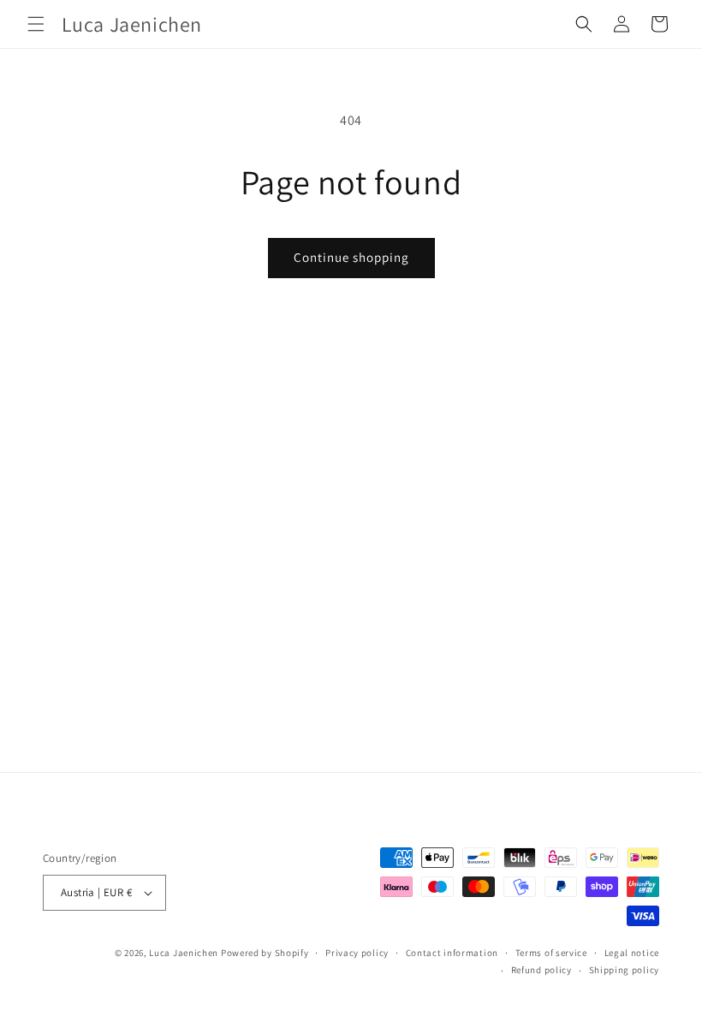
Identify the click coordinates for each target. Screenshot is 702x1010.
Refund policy (541, 970)
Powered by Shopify (265, 953)
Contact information (452, 953)
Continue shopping (351, 257)
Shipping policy (624, 970)
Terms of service (551, 953)
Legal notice (631, 953)
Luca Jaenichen (183, 953)
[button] (36, 24)
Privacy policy (357, 953)
